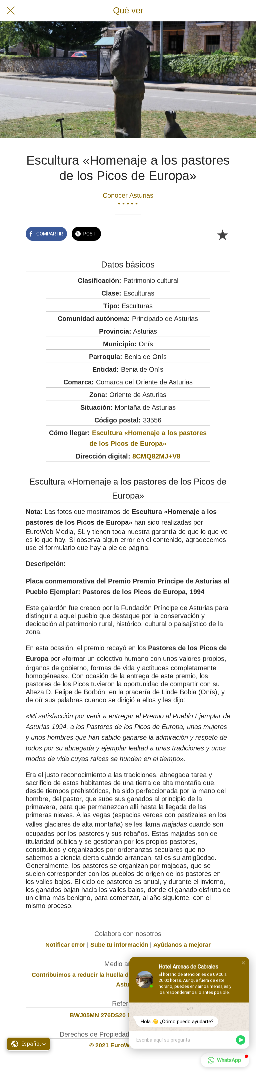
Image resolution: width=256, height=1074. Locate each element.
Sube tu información (119, 944)
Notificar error (65, 944)
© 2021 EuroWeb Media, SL (127, 1045)
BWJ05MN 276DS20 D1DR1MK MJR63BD (128, 1015)
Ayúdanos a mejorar (182, 944)
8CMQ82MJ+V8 (156, 456)
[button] (243, 962)
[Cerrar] (11, 11)
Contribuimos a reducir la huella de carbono (94, 974)
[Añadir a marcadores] (222, 234)
